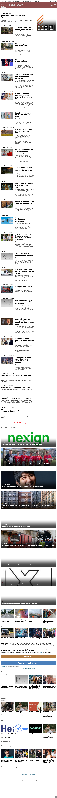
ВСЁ (21, 780)
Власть (3, 672)
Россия (3, 694)
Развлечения (5, 741)
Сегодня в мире (6, 746)
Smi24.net (3, 608)
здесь (53, 652)
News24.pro (3, 722)
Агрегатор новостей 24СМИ (28, 668)
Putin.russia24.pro (4, 674)
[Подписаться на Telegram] (50, 1)
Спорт (31, 1)
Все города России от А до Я (28, 774)
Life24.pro (3, 700)
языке (41, 652)
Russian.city (3, 1)
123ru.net (54, 1)
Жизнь (3, 698)
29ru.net (2, 626)
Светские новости (3, 666)
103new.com (23, 647)
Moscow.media (11, 1)
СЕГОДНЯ (40, 780)
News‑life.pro (18, 1)
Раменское (4, 13)
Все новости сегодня (8, 427)
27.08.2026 (49, 5)
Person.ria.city (26, 1)
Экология (37, 1)
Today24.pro (3, 748)
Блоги (3, 720)
